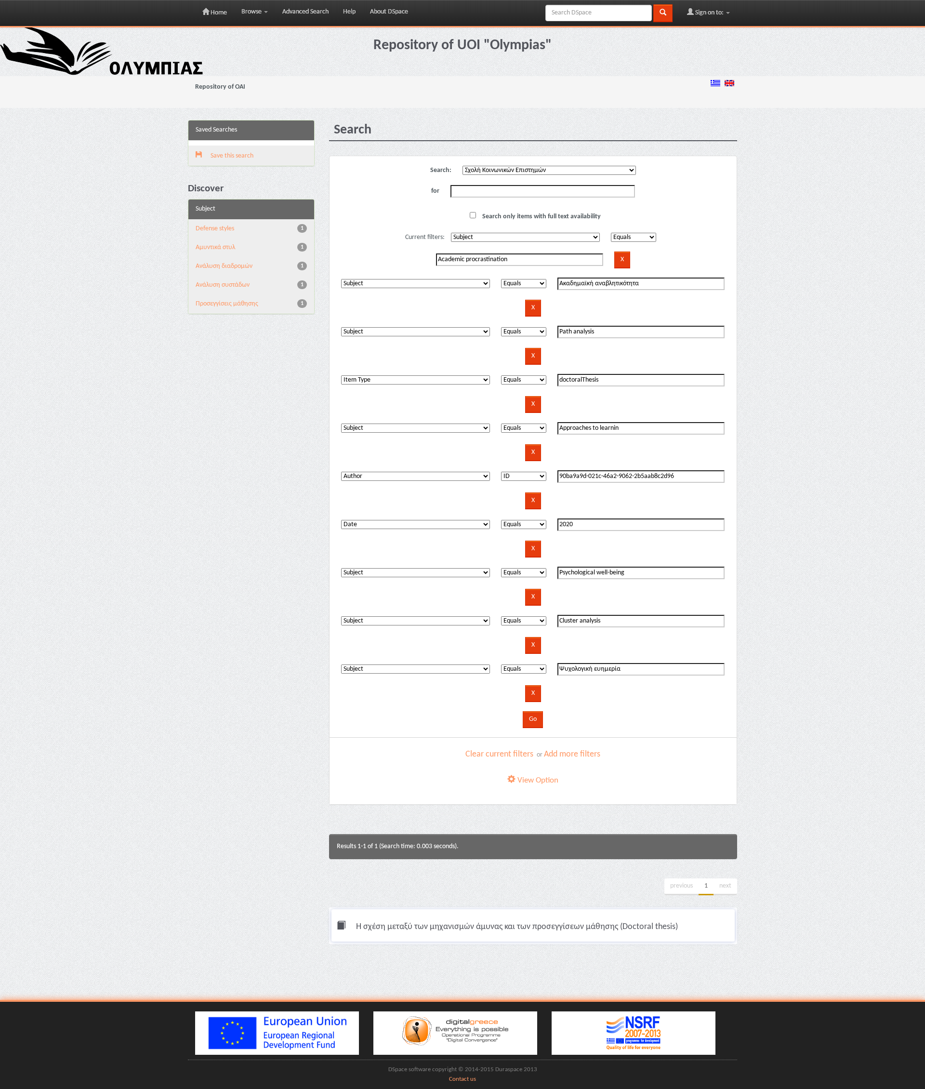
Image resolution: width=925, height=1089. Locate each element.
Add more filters (572, 754)
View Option (536, 780)
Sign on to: (709, 12)
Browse (252, 11)
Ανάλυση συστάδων (223, 285)
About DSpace (389, 11)
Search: (440, 170)
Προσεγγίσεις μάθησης (227, 303)
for (435, 191)
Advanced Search (305, 11)
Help (349, 11)
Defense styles (215, 228)
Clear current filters (499, 754)
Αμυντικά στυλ (215, 247)
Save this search (231, 155)
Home (218, 12)
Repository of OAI (220, 87)
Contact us (462, 1079)
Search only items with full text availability (541, 216)
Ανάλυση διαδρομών (224, 266)
